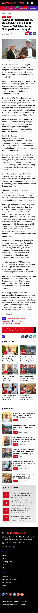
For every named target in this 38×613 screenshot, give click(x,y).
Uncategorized (7, 562)
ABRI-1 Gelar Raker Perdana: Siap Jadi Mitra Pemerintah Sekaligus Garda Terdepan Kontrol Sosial (27, 378)
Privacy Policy (6, 582)
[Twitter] (26, 336)
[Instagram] (18, 594)
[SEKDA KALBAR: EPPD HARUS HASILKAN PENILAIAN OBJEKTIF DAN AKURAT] (10, 388)
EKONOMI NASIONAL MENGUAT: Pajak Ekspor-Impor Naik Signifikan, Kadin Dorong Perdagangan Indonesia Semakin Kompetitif (10, 359)
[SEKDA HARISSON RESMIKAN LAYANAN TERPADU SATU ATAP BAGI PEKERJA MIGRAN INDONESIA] (10, 369)
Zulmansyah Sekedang (12, 324)
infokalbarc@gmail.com (13, 547)
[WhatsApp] (34, 336)
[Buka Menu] (32, 3)
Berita (3, 16)
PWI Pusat (18, 321)
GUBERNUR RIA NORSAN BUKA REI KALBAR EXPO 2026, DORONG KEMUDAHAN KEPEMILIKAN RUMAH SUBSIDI (28, 398)
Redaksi (4, 586)
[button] (28, 3)
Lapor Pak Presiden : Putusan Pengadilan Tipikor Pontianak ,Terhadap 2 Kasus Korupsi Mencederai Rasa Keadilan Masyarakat (21, 502)
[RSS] (22, 594)
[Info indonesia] (13, 3)
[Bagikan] (34, 33)
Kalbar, (4, 559)
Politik (8, 16)
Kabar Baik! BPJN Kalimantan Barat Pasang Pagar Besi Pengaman (27, 359)
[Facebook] (23, 336)
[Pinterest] (10, 594)
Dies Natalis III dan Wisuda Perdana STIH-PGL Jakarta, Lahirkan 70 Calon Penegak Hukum (21, 517)
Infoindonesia (6, 33)
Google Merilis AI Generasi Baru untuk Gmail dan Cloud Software (22, 510)
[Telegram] (30, 336)
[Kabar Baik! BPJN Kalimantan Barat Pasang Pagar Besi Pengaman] (28, 350)
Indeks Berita (6, 576)
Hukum (4, 565)
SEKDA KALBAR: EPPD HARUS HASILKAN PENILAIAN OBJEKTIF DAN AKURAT (9, 398)
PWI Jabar (7, 321)
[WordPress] (14, 594)
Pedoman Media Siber (9, 579)
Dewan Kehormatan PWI (17, 319)
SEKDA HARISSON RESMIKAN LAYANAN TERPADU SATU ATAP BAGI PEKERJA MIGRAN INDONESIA (10, 378)
